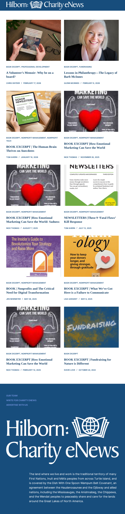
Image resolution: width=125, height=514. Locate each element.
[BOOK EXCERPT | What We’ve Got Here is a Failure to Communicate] (91, 256)
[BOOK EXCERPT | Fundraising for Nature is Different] (91, 327)
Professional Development (35, 67)
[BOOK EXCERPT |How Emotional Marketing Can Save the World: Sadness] (33, 185)
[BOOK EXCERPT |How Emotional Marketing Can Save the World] (91, 111)
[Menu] (117, 5)
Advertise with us (17, 405)
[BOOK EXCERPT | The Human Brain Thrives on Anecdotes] (33, 111)
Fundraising (85, 67)
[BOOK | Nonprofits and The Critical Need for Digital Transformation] (33, 256)
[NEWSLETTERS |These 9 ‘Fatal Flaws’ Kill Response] (91, 185)
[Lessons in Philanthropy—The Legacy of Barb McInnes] (91, 40)
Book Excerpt (13, 67)
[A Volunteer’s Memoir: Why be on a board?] (33, 40)
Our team (12, 395)
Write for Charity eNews (21, 400)
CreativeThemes (61, 508)
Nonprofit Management (33, 138)
